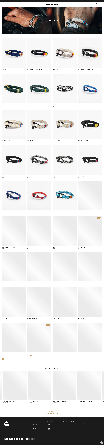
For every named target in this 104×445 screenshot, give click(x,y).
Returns (48, 424)
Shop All (4, 3)
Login (48, 423)
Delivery (48, 428)
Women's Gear (35, 424)
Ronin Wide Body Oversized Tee (60, 401)
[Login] (99, 4)
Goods (21, 3)
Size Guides (49, 429)
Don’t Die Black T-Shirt (33, 401)
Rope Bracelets (35, 425)
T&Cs (48, 430)
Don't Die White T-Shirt (9, 401)
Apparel (16, 3)
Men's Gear (34, 423)
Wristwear (10, 3)
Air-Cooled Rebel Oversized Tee (84, 401)
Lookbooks (34, 428)
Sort (3, 36)
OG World (26, 3)
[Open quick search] (96, 4)
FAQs (48, 425)
